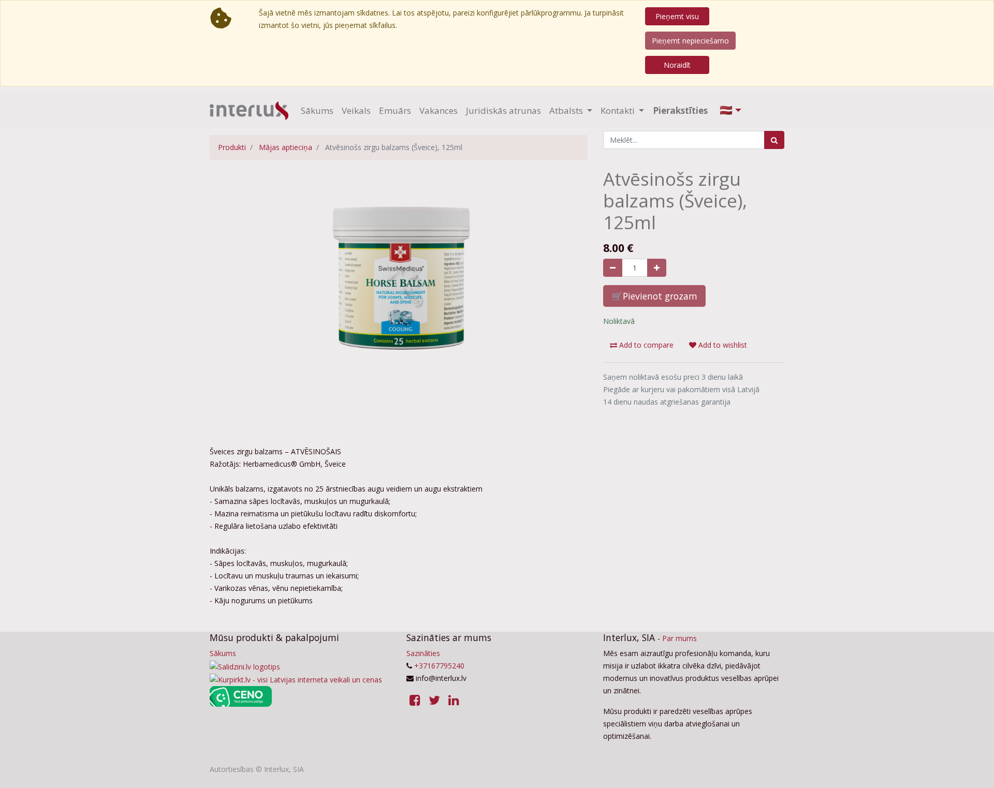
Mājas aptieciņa (285, 147)
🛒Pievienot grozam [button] (654, 296)
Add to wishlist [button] (721, 345)
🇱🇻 (726, 110)
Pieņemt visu (677, 16)
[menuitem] (317, 110)
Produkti (232, 147)
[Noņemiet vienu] (612, 268)
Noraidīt (677, 65)
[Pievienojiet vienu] (656, 268)
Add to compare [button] (645, 345)
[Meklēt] (774, 140)
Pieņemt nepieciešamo (690, 41)
